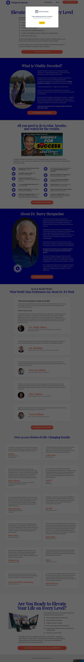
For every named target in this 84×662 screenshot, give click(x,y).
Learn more (42, 22)
